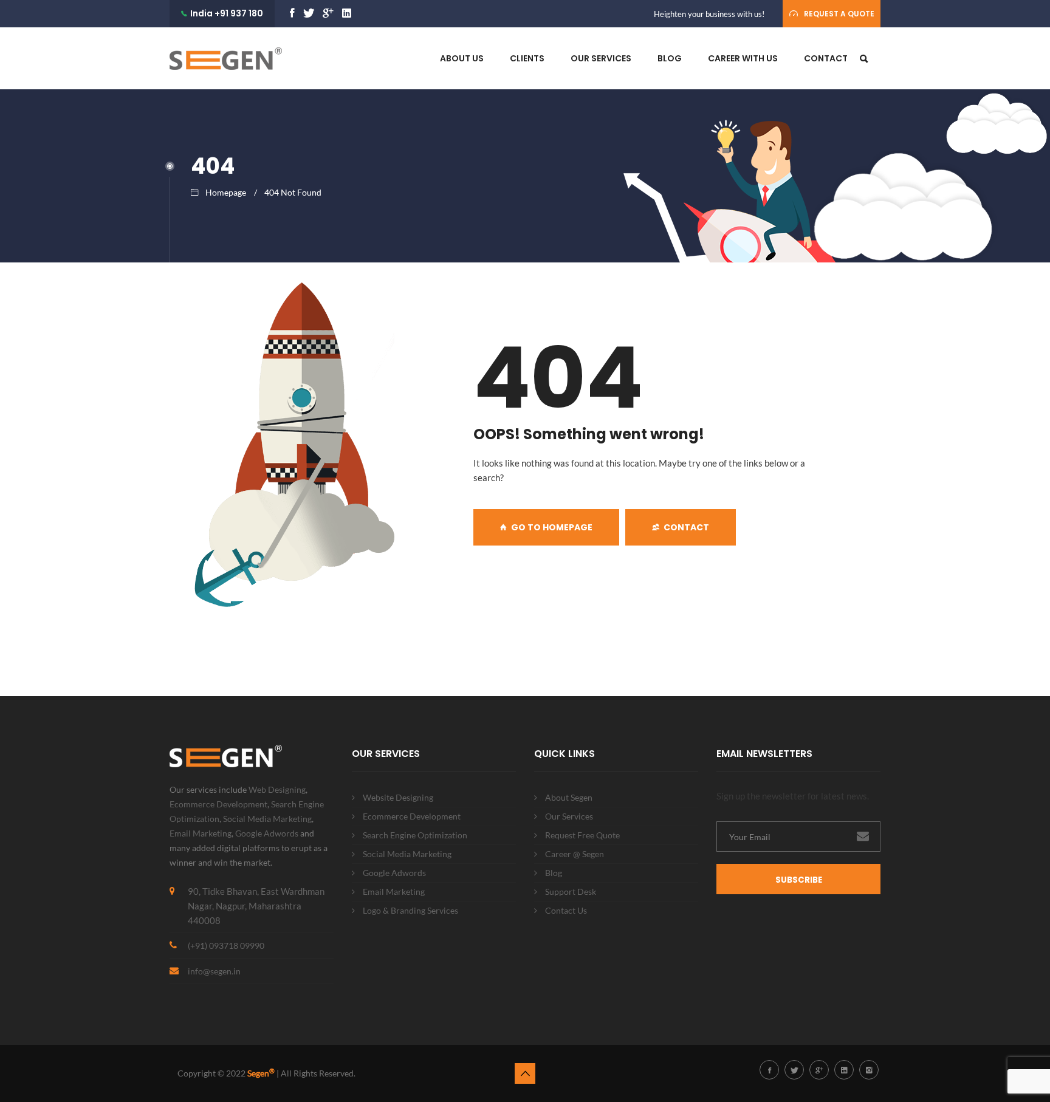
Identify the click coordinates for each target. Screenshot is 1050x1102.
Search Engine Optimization (415, 835)
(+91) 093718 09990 (226, 945)
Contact (826, 58)
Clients (527, 58)
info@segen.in (214, 971)
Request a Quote (839, 14)
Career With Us (743, 58)
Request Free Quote (582, 835)
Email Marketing (201, 833)
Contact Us (566, 910)
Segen (261, 1073)
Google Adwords (266, 833)
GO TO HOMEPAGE (551, 527)
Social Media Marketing (267, 818)
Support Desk (570, 891)
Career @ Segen (574, 854)
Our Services (601, 58)
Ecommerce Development (218, 804)
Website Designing (398, 797)
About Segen (568, 797)
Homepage (225, 192)
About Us (462, 58)
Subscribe (798, 880)
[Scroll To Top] (525, 1073)
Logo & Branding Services (410, 910)
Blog (669, 58)
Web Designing (277, 789)
